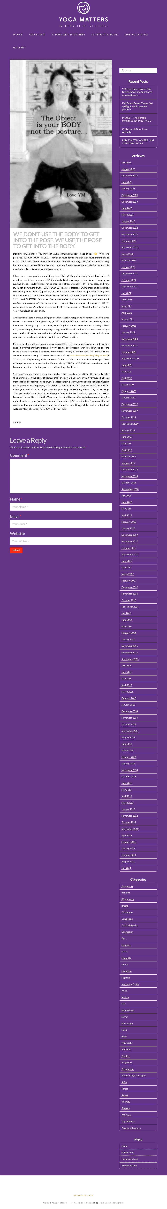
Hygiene (125, 977)
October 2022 (128, 240)
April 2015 (126, 685)
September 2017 (130, 554)
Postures (126, 1049)
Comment (19, 455)
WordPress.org (129, 1165)
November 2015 (129, 652)
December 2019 (129, 404)
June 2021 (126, 299)
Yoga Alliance (128, 1121)
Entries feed (127, 1152)
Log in (124, 1145)
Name (16, 499)
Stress (124, 1088)
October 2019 (128, 417)
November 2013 (129, 770)
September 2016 (130, 606)
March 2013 (127, 802)
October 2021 (128, 280)
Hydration (126, 971)
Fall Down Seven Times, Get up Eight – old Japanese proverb (137, 106)
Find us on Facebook (84, 1203)
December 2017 (129, 534)
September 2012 (130, 828)
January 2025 (128, 188)
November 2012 (129, 815)
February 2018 (128, 521)
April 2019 (126, 450)
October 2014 (128, 724)
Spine (124, 1082)
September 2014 (130, 730)
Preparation (127, 1069)
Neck (124, 1029)
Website (17, 533)
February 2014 (128, 757)
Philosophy (127, 1042)
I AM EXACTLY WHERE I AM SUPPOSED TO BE (138, 142)
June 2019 (126, 436)
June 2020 (126, 364)
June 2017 (126, 561)
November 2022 (129, 234)
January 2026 (128, 169)
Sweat (124, 1095)
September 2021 (130, 286)
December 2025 (129, 175)
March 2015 (127, 691)
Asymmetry (127, 886)
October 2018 (128, 482)
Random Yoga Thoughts (133, 1075)
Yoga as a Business (131, 1127)
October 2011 (128, 854)
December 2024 (129, 195)
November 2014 (129, 717)
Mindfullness (128, 1010)
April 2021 (126, 312)
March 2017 (127, 574)
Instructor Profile (130, 984)
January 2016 (128, 639)
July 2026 (126, 162)
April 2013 (126, 796)
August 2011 (128, 861)
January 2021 (128, 332)
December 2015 (129, 645)
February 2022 (128, 260)
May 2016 (126, 626)
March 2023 (127, 214)
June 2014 (126, 743)
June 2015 (126, 672)
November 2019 (129, 410)
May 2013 (126, 789)
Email (15, 516)
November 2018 (129, 476)
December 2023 (129, 201)
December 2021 (129, 273)
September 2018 (130, 489)
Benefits (125, 892)
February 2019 (128, 456)
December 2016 (129, 587)
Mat (123, 1003)
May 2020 (126, 371)
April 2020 (126, 378)
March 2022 (127, 253)
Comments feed (129, 1158)
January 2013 (128, 809)
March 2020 (127, 384)
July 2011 (126, 868)
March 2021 (127, 319)
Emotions (126, 945)
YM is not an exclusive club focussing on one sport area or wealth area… (137, 91)
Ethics (124, 951)
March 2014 (127, 750)
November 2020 (129, 345)
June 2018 (126, 502)
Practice (125, 1056)
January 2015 (128, 704)
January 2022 (128, 267)
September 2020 (130, 358)
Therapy (125, 1101)
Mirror (124, 1016)
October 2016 (128, 600)
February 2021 (128, 325)
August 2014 (128, 737)
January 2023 (128, 221)
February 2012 (128, 841)
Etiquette (126, 958)
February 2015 (128, 698)
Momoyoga (127, 1023)
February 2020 (128, 391)
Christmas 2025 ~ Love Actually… (135, 131)
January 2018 (128, 528)
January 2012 (128, 848)
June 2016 (126, 619)
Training (125, 1108)
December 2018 (129, 469)
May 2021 (126, 306)
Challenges (127, 912)
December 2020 (129, 338)
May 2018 (126, 508)
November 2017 (129, 541)
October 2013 (128, 776)
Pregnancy (126, 1062)
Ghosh (124, 964)
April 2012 (126, 835)
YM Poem (126, 1114)
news (124, 1036)
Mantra (125, 997)
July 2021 (126, 293)
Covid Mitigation (129, 925)
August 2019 (128, 430)
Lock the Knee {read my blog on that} (88, 355)
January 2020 (128, 397)
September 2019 (130, 423)
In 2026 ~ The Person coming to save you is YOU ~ (137, 119)
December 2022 (129, 227)
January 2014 (128, 763)
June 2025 (126, 182)
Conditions (127, 918)
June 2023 (126, 208)
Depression (127, 931)
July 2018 (126, 495)
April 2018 (126, 515)
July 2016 (126, 613)
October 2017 (128, 548)
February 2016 (128, 632)
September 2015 (130, 659)
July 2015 (126, 665)
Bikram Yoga (127, 899)
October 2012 (128, 822)
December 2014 (129, 711)
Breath (125, 905)
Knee (124, 990)
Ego (123, 938)
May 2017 (126, 567)
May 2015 (126, 678)
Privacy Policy (83, 1195)
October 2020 (128, 351)
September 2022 (130, 247)
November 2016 (129, 593)
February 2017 (128, 580)
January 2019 (128, 463)
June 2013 (126, 783)
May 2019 (126, 443)
